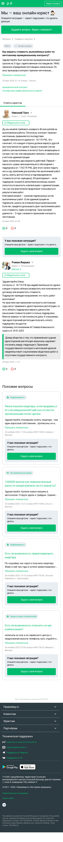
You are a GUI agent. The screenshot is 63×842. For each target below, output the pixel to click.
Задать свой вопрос (32, 251)
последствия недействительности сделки (22, 91)
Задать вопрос (53, 3)
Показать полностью (16, 427)
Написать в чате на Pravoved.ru (21, 742)
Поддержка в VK (14, 758)
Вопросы (6, 39)
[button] (31, 67)
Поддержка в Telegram (17, 752)
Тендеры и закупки (24, 39)
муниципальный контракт (15, 87)
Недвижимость (17, 397)
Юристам (9, 721)
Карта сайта (8, 798)
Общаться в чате (16, 122)
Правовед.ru (11, 706)
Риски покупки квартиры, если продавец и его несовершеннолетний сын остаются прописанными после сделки (31, 410)
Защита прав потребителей (23, 616)
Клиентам (10, 713)
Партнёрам (10, 728)
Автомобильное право (21, 473)
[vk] (4, 805)
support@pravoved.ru (16, 747)
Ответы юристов (13, 103)
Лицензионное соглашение (15, 793)
